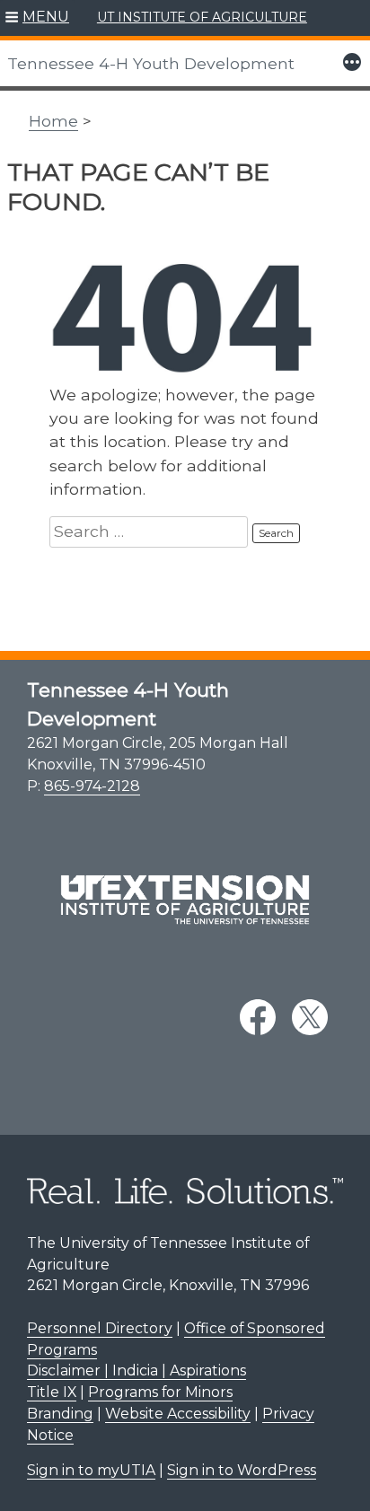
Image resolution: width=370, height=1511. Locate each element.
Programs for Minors (160, 1392)
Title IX (51, 1392)
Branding (60, 1413)
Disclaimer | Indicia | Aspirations (136, 1370)
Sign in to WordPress (241, 1470)
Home (53, 120)
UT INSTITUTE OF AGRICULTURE (202, 17)
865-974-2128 (92, 786)
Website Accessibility (178, 1413)
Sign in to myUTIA (91, 1470)
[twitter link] (310, 1017)
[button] (37, 18)
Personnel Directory (99, 1328)
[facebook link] (258, 1017)
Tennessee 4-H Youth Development (151, 63)
